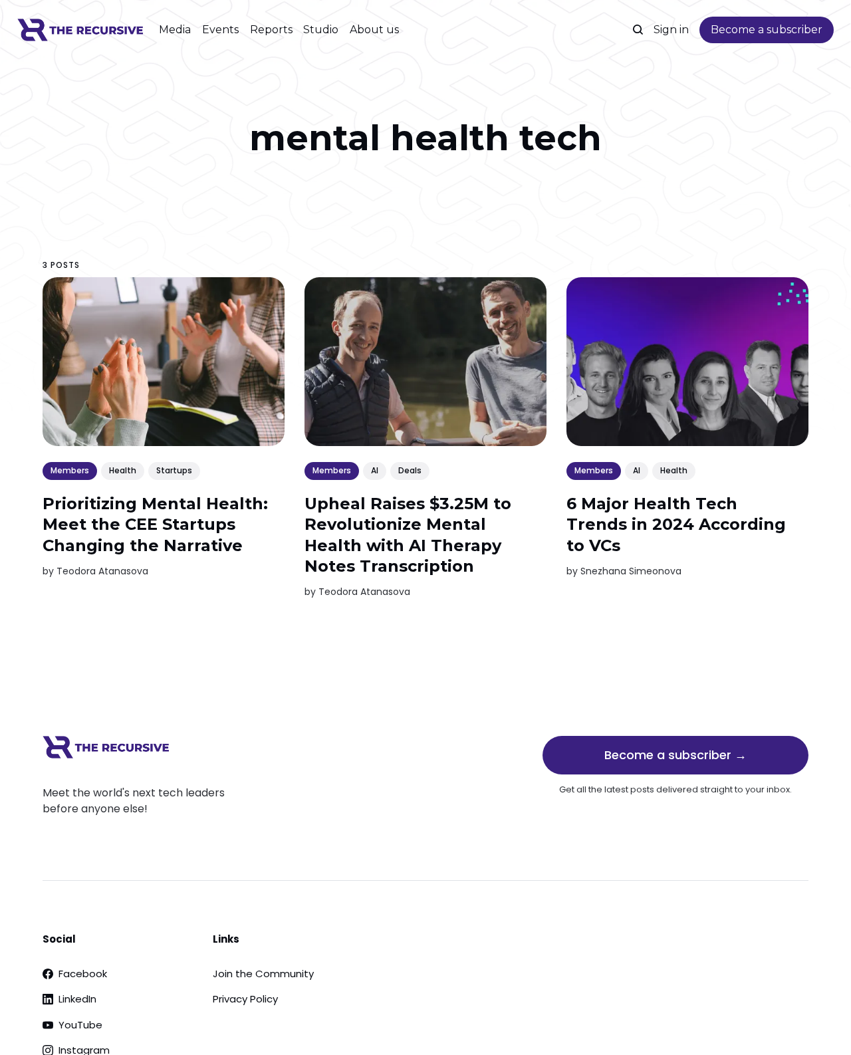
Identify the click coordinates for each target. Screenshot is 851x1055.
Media (175, 29)
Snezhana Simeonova (630, 571)
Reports (271, 29)
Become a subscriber (766, 29)
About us (374, 29)
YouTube (80, 1025)
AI (374, 470)
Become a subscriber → (675, 755)
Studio (320, 29)
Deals (410, 470)
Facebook (83, 974)
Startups (174, 470)
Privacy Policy (245, 999)
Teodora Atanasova (102, 571)
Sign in (671, 29)
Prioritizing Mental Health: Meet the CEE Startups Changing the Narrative (155, 524)
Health (122, 470)
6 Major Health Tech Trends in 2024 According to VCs (676, 524)
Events (220, 29)
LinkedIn (77, 999)
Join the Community (263, 974)
